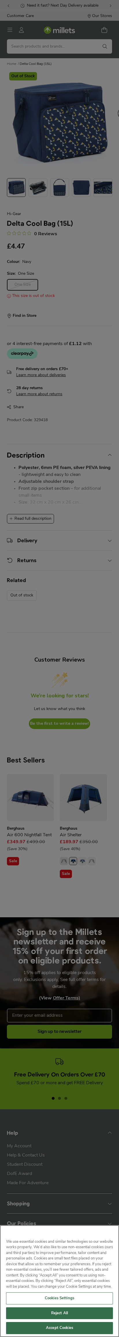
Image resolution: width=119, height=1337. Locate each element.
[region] (59, 1281)
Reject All (59, 1313)
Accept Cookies (59, 1328)
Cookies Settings (59, 1298)
